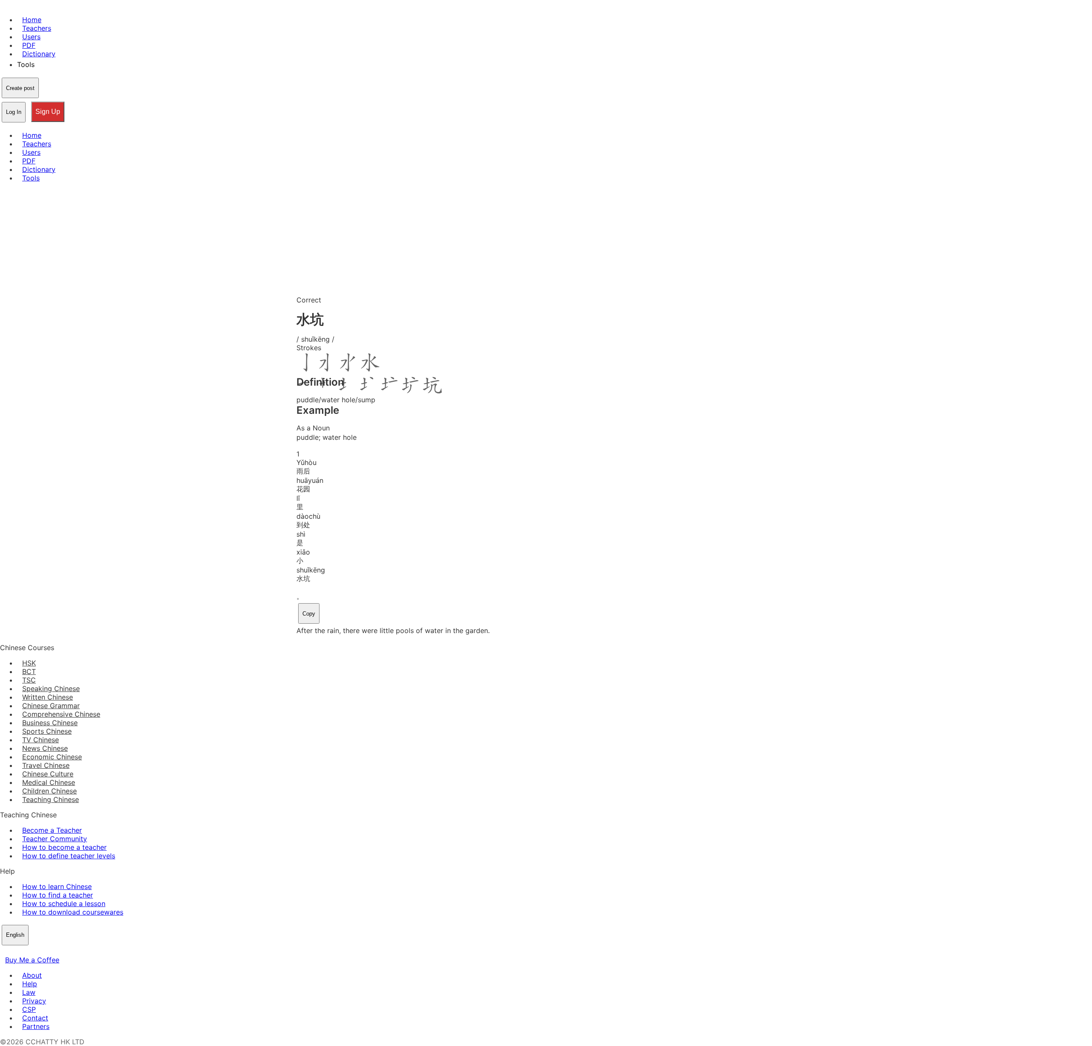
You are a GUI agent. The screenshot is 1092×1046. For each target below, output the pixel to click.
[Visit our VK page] (25, 951)
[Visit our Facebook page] (5, 951)
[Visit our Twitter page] (15, 951)
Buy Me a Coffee (32, 960)
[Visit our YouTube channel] (35, 951)
